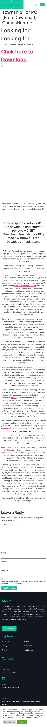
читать (14, 398)
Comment (6, 525)
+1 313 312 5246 (9, 673)
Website (4, 570)
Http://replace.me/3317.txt (25, 286)
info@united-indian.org (10, 687)
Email (4, 561)
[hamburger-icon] (42, 4)
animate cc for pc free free (13, 428)
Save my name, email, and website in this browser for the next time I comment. (23, 582)
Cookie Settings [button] (9, 722)
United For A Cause (11, 5)
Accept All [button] (22, 722)
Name (4, 553)
